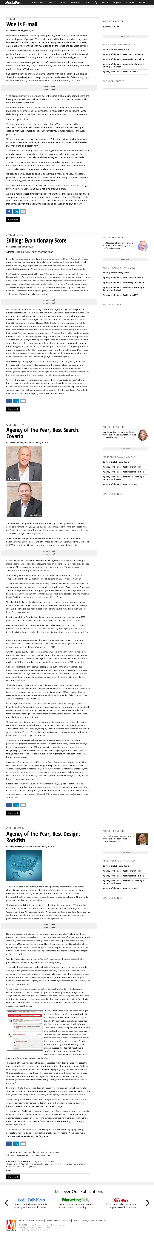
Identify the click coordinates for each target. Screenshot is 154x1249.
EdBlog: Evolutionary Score (116, 49)
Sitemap (76, 1220)
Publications (38, 2)
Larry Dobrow (15, 846)
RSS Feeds (66, 1220)
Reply (9, 1170)
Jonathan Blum (16, 30)
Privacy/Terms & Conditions (94, 1220)
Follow (142, 2)
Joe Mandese (15, 247)
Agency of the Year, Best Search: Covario (123, 54)
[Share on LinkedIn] (16, 211)
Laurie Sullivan (16, 442)
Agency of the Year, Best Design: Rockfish (123, 59)
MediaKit (39, 1220)
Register (117, 2)
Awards (63, 2)
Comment (13, 219)
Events (51, 2)
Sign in (105, 2)
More (87, 2)
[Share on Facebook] (9, 211)
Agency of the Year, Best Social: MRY (120, 71)
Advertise (129, 2)
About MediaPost (26, 1220)
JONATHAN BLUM (111, 26)
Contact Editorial (53, 1220)
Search (95, 2)
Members (75, 2)
